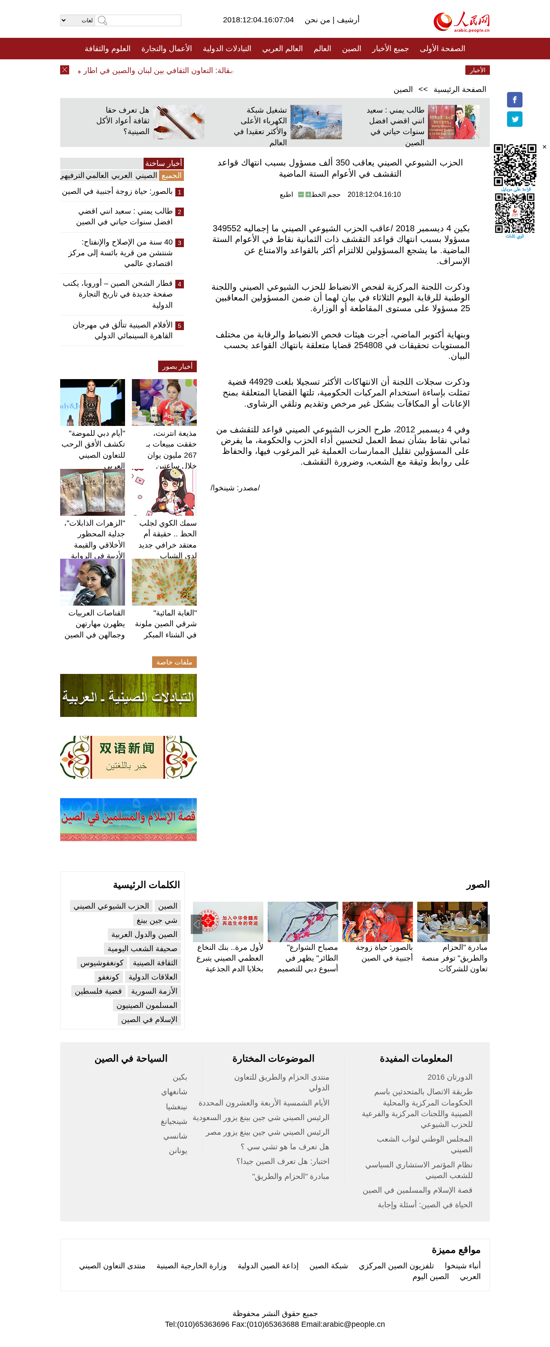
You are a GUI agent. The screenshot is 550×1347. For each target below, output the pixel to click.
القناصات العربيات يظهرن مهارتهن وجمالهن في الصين (94, 624)
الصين (351, 48)
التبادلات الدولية (227, 48)
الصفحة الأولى (442, 48)
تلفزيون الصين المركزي (396, 1265)
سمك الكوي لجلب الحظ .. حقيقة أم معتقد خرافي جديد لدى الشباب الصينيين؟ (167, 545)
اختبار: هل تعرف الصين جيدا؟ (283, 1161)
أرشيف (347, 19)
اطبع (286, 194)
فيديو (238, 70)
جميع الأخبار (390, 48)
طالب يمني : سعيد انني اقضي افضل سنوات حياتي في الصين (124, 216)
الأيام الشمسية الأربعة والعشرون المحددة (264, 1103)
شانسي (175, 1136)
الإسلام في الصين (149, 1019)
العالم (322, 48)
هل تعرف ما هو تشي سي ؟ (285, 1146)
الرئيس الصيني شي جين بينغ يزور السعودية (261, 1117)
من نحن (319, 19)
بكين (180, 1077)
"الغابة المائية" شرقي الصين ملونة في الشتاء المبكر (166, 624)
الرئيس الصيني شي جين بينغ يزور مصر (268, 1132)
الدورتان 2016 (450, 1077)
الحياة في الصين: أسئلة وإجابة (425, 1204)
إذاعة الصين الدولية (268, 1265)
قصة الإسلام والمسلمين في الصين (418, 1190)
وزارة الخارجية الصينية (191, 1265)
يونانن (178, 1150)
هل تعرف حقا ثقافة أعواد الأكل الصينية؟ (123, 121)
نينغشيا (176, 1106)
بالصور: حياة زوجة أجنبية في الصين (117, 191)
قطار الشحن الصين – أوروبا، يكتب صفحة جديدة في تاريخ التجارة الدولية (118, 294)
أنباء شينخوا (463, 1265)
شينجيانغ (174, 1121)
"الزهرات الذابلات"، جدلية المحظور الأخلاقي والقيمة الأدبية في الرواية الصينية (94, 545)
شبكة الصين (328, 1265)
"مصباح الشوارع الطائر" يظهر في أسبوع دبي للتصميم (307, 958)
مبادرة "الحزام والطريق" (291, 1176)
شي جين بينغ (157, 920)
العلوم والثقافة (108, 48)
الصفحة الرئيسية (460, 89)
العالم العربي (282, 48)
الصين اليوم (430, 1276)
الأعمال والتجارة (166, 48)
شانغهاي (174, 1091)
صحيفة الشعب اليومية (142, 948)
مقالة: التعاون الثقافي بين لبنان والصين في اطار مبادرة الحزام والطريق (133, 70)
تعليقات (269, 70)
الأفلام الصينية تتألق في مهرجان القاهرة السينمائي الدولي (123, 330)
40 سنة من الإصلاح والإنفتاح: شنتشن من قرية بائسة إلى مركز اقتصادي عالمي (120, 253)
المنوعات (305, 70)
